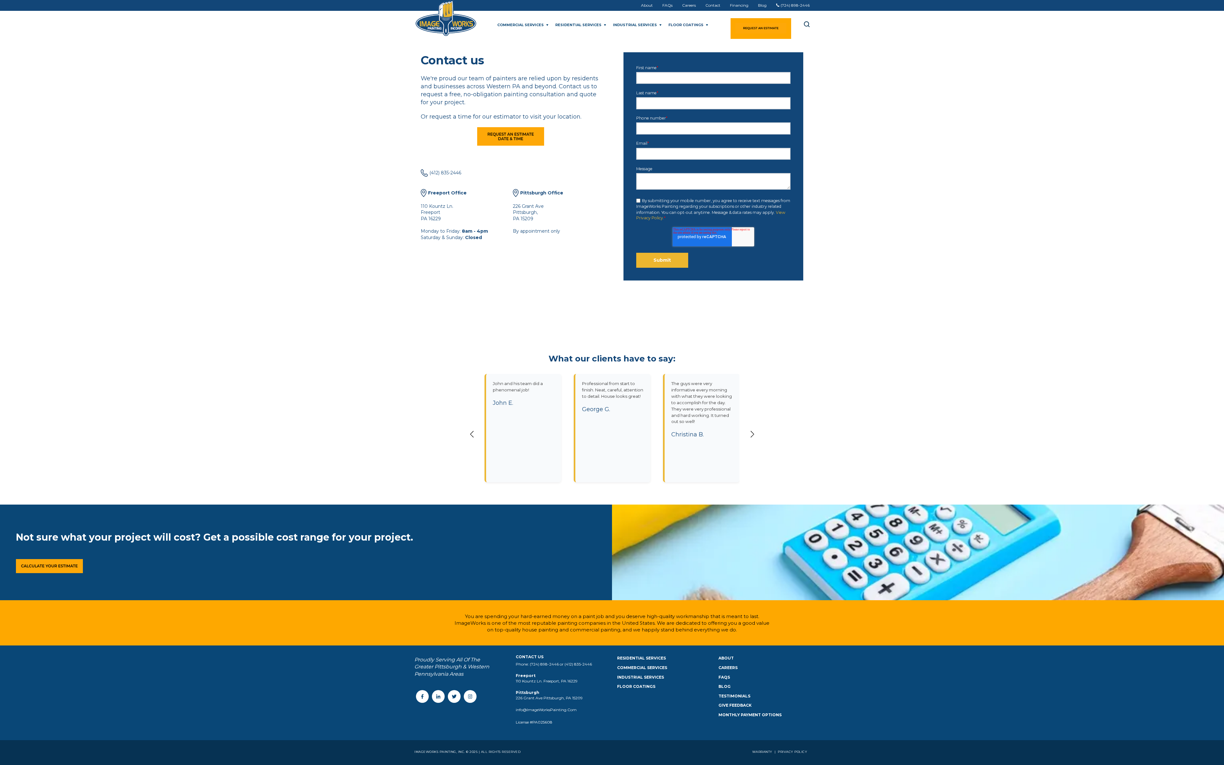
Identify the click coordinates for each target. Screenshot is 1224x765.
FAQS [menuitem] (724, 677)
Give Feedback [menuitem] (735, 705)
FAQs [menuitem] (667, 5)
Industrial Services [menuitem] (640, 677)
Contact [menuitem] (712, 5)
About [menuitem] (647, 5)
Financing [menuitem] (739, 5)
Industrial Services (635, 25)
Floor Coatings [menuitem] (636, 686)
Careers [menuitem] (689, 5)
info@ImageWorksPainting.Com (546, 709)
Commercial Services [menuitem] (642, 667)
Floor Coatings (685, 25)
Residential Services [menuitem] (641, 658)
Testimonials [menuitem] (734, 696)
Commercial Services (520, 25)
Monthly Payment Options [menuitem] (750, 714)
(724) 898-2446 (795, 5)
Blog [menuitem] (762, 5)
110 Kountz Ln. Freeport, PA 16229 (547, 681)
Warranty (763, 752)
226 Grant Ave (528, 206)
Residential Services (578, 25)
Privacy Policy (792, 752)
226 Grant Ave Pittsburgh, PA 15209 (549, 698)
